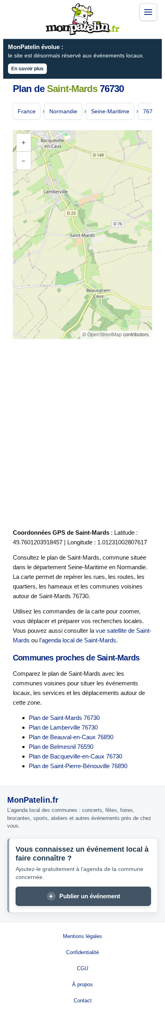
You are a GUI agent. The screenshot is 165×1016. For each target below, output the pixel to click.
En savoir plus (27, 69)
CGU (82, 968)
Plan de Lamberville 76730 (63, 727)
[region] (82, 234)
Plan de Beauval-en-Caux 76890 (71, 737)
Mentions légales (82, 936)
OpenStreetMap (104, 334)
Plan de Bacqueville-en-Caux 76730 (75, 756)
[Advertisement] (82, 432)
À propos (82, 984)
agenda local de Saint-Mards (79, 640)
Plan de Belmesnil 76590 (61, 746)
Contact (83, 1001)
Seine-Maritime (110, 111)
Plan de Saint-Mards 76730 (64, 717)
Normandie (63, 111)
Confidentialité (82, 952)
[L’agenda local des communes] (82, 19)
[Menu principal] (148, 12)
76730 (151, 111)
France (27, 111)
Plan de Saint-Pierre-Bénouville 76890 (78, 766)
